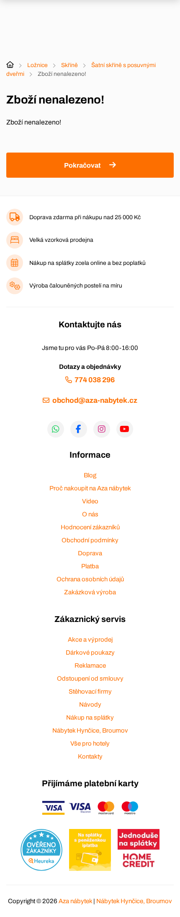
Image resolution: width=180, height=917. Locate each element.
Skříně (69, 65)
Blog (90, 475)
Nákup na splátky (90, 717)
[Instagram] (101, 429)
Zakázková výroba (90, 592)
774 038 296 (95, 380)
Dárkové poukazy (90, 652)
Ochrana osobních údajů (90, 579)
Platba (90, 566)
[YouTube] (124, 429)
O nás (90, 514)
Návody (90, 704)
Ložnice (37, 65)
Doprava (90, 553)
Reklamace (90, 665)
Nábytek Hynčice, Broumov (90, 730)
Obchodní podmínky (90, 540)
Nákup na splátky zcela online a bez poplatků (87, 263)
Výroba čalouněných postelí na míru (75, 285)
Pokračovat (82, 165)
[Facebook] (78, 429)
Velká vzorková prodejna (61, 240)
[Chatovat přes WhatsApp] (55, 429)
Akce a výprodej (90, 639)
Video (90, 501)
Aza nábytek (75, 901)
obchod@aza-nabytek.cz (94, 400)
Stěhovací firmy (90, 691)
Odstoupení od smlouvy (90, 678)
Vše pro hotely (90, 743)
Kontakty (90, 756)
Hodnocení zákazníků (90, 527)
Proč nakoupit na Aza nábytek (90, 488)
